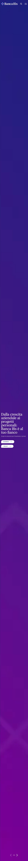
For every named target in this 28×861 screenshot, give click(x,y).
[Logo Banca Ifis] (9, 3)
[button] (21, 4)
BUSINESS (6, 441)
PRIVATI (6, 446)
